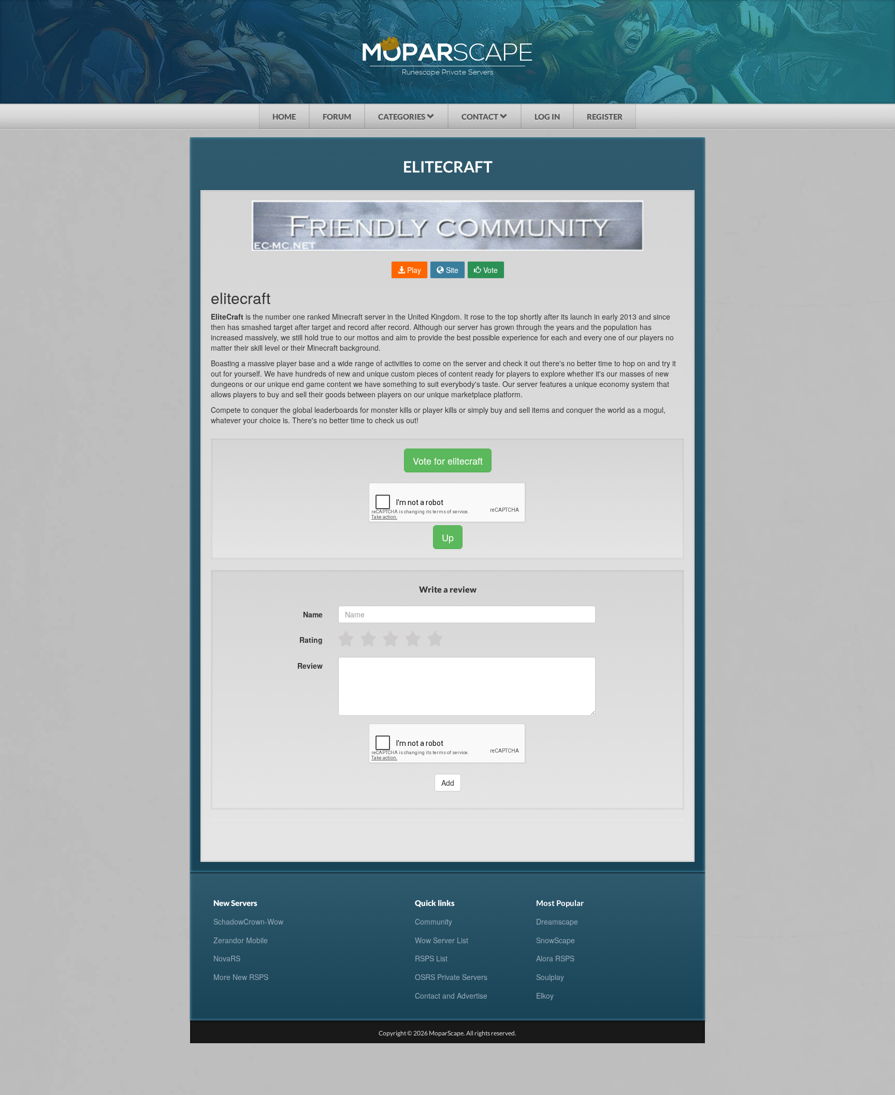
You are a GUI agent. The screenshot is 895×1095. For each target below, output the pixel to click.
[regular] (391, 638)
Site (451, 270)
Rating (311, 640)
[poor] (369, 638)
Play (413, 270)
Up (448, 537)
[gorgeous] (435, 638)
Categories (402, 116)
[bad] (346, 638)
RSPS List (431, 958)
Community (433, 921)
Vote (489, 270)
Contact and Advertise (451, 995)
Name (313, 614)
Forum (337, 116)
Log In (547, 116)
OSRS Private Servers (451, 977)
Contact (480, 116)
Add (447, 782)
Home (284, 116)
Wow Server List (441, 940)
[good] (413, 638)
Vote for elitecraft (448, 460)
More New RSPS (240, 977)
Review (310, 665)
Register (605, 116)
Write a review (448, 589)
